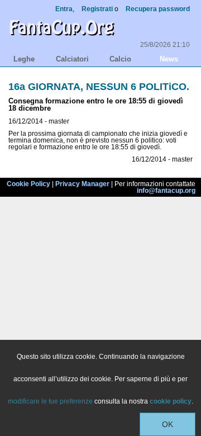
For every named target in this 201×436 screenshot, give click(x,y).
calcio (120, 59)
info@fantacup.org (166, 191)
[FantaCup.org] (61, 38)
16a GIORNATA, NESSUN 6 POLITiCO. (98, 86)
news (169, 59)
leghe (24, 59)
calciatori (72, 59)
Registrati (97, 9)
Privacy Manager (82, 184)
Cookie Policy (28, 184)
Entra (64, 9)
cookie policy (171, 401)
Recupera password (158, 9)
